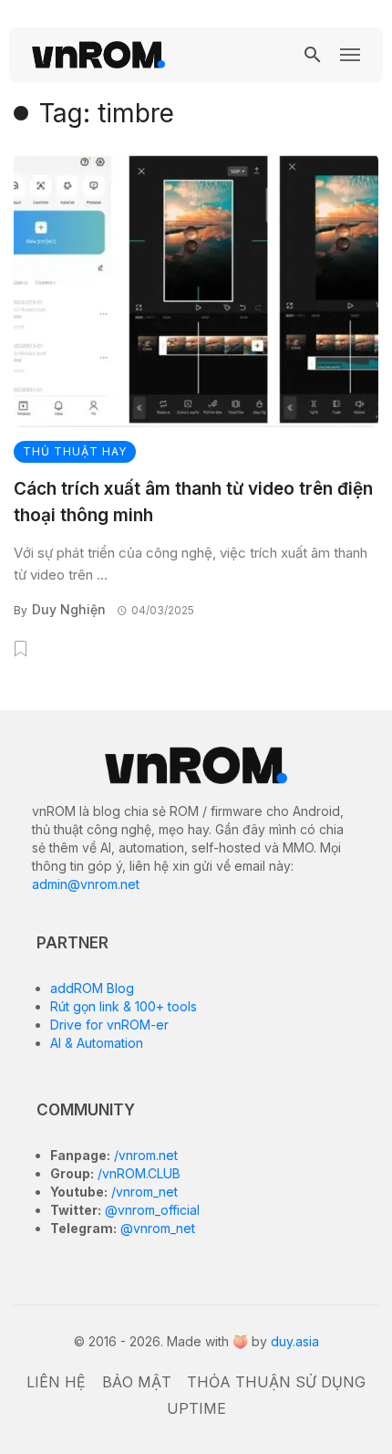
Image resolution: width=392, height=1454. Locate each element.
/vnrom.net (144, 1155)
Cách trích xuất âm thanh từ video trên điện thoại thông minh (193, 502)
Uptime (196, 1408)
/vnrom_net (143, 1191)
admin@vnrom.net (85, 884)
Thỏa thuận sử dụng (276, 1382)
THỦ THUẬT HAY (75, 451)
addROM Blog (92, 988)
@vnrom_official (150, 1210)
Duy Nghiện (69, 609)
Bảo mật (136, 1382)
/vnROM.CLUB (137, 1173)
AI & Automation (96, 1043)
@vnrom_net (156, 1228)
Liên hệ (56, 1382)
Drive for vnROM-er (109, 1024)
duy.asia (295, 1341)
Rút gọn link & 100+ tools (123, 1006)
